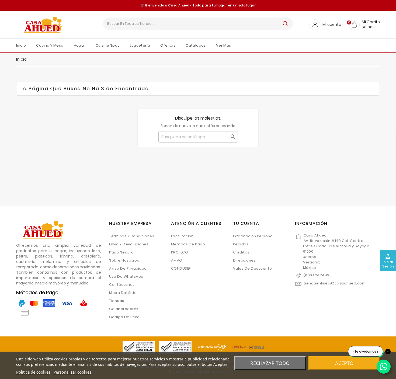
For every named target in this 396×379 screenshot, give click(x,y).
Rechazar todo (270, 363)
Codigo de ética (124, 316)
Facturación (182, 236)
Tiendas (116, 300)
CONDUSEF (181, 268)
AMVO (176, 260)
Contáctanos (122, 284)
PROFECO (179, 252)
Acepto (344, 363)
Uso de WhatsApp (126, 276)
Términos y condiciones (131, 236)
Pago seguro (121, 252)
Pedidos (241, 244)
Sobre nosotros (124, 260)
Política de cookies (33, 372)
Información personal (253, 236)
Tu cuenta (246, 223)
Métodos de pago (188, 244)
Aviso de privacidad (128, 268)
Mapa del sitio (123, 292)
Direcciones (244, 260)
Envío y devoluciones (128, 244)
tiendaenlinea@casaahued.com (335, 283)
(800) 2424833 (318, 275)
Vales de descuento (252, 268)
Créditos (241, 252)
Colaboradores (123, 308)
